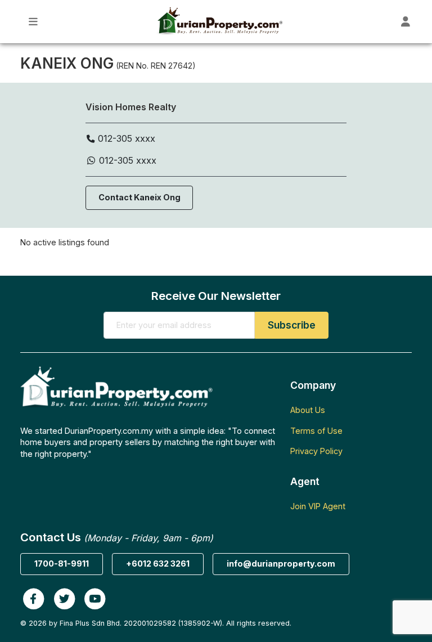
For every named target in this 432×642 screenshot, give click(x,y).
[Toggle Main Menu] (33, 21)
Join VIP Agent (317, 506)
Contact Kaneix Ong (139, 197)
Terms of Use (316, 431)
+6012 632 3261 (158, 563)
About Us (307, 410)
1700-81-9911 (61, 563)
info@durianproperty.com (281, 563)
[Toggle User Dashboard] (405, 21)
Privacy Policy (316, 451)
